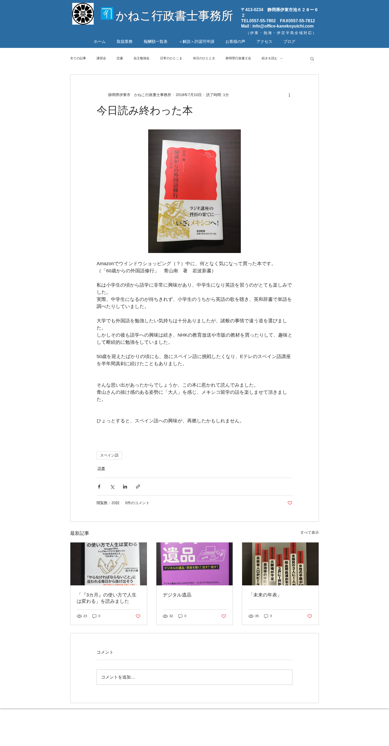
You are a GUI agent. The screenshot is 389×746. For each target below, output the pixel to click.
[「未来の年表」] (280, 563)
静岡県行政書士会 (238, 58)
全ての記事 (78, 58)
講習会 (101, 58)
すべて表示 (309, 532)
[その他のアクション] (289, 95)
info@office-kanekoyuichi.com (283, 26)
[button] (312, 58)
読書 (120, 58)
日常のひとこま (171, 58)
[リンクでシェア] (138, 486)
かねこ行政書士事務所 (174, 15)
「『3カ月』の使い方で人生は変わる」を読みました (107, 598)
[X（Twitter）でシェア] (112, 486)
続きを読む (270, 58)
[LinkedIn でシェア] (125, 486)
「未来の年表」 (265, 595)
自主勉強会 (142, 58)
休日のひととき (204, 58)
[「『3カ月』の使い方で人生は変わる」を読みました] (108, 563)
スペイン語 (109, 455)
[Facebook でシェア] (99, 486)
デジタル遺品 (177, 595)
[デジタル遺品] (194, 563)
